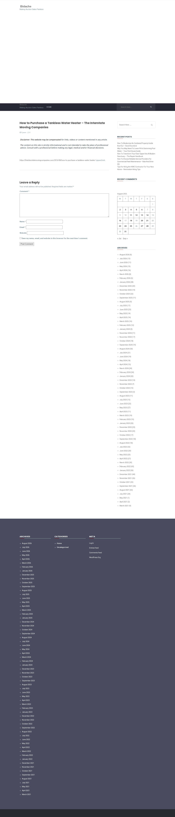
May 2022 (123, 455)
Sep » (125, 239)
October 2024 (125, 341)
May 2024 (123, 360)
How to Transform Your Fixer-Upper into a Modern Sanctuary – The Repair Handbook (136, 155)
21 (147, 221)
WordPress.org (95, 557)
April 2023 (123, 411)
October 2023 (125, 388)
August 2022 (124, 443)
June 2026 (124, 262)
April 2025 (123, 317)
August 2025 (124, 302)
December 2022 (126, 427)
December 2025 (126, 286)
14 (147, 215)
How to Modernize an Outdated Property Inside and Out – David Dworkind (135, 144)
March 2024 (124, 368)
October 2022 (125, 435)
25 (131, 226)
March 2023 (124, 415)
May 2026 (123, 266)
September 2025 (126, 298)
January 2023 (125, 423)
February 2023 (125, 419)
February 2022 (125, 466)
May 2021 (123, 498)
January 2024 (125, 376)
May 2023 (123, 408)
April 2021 (123, 502)
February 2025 (125, 325)
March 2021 (124, 506)
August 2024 (124, 349)
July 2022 (123, 447)
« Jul (119, 239)
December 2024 (126, 333)
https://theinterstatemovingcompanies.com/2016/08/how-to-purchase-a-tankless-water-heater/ (58, 160)
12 (136, 215)
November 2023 (126, 384)
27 (142, 226)
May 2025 (123, 313)
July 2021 (123, 494)
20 (142, 221)
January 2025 (125, 329)
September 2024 (126, 345)
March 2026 (124, 274)
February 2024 (125, 372)
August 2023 (124, 396)
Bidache (25, 6)
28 (147, 226)
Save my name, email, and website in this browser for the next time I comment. (55, 238)
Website (23, 233)
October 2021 (125, 482)
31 (125, 231)
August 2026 (124, 255)
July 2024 (123, 353)
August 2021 (124, 490)
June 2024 (124, 357)
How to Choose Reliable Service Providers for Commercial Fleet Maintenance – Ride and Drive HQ (135, 161)
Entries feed (94, 548)
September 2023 (126, 392)
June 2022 (124, 451)
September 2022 (126, 439)
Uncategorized (63, 547)
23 (120, 226)
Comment (24, 191)
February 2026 (125, 278)
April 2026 (123, 270)
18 (131, 221)
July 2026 (123, 258)
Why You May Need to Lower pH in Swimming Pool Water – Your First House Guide (136, 150)
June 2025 (124, 309)
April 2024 (123, 364)
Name (23, 222)
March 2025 (124, 321)
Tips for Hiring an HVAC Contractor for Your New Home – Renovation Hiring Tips (135, 168)
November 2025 (126, 290)
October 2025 (125, 294)
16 (120, 221)
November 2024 (126, 337)
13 (142, 215)
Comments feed (95, 553)
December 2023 (126, 380)
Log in (91, 543)
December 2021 (126, 474)
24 (125, 226)
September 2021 (126, 486)
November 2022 (126, 431)
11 (131, 215)
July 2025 (123, 306)
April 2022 (123, 459)
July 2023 (123, 400)
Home (49, 107)
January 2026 (125, 282)
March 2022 (124, 462)
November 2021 (126, 478)
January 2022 (125, 470)
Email (22, 227)
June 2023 (124, 404)
